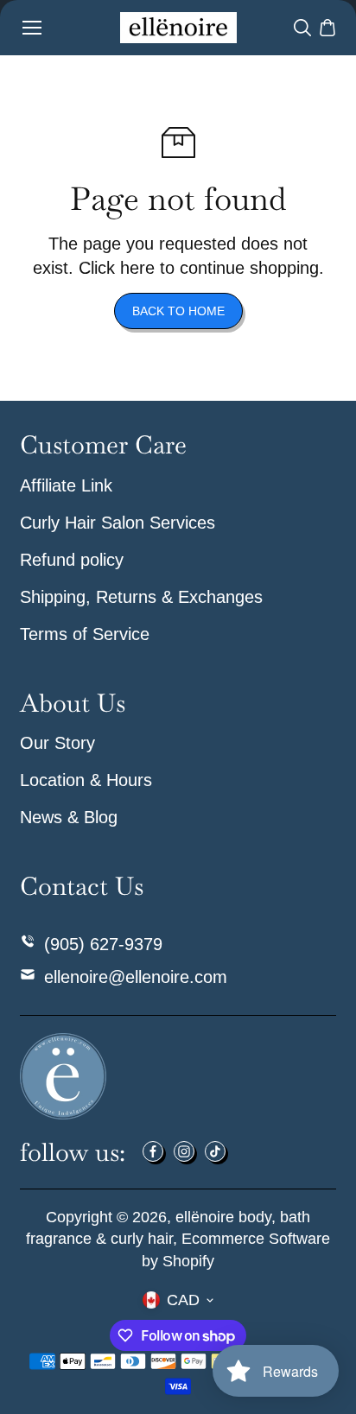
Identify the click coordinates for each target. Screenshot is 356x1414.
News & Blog (69, 817)
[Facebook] (153, 1151)
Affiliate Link (66, 485)
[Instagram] (184, 1151)
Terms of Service (84, 634)
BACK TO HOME (178, 311)
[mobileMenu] (32, 28)
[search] (302, 27)
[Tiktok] (215, 1151)
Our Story (57, 742)
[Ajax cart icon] (327, 27)
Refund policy (72, 559)
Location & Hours (86, 779)
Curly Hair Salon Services (117, 522)
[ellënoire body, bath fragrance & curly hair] (178, 28)
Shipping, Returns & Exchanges (141, 596)
